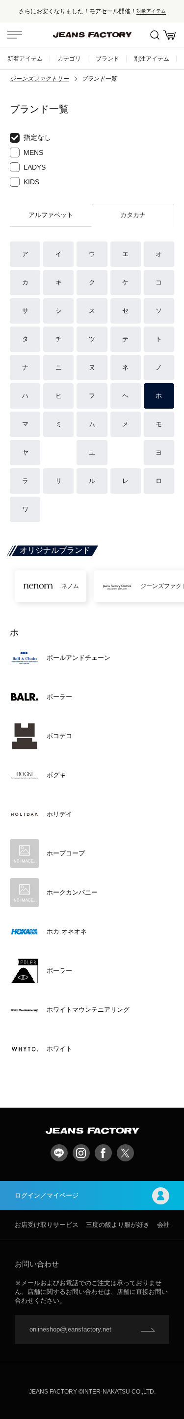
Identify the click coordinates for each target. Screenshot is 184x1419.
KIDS (31, 182)
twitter (125, 1152)
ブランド (107, 58)
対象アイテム (151, 11)
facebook (103, 1152)
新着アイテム (25, 58)
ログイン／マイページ (47, 1195)
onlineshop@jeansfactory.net (70, 1329)
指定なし (37, 137)
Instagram (81, 1152)
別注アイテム (151, 58)
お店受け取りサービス (47, 1224)
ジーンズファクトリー (39, 78)
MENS (33, 152)
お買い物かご (169, 34)
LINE (59, 1152)
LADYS (35, 167)
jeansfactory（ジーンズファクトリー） (92, 34)
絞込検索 (154, 34)
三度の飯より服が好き (118, 1224)
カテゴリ (69, 58)
